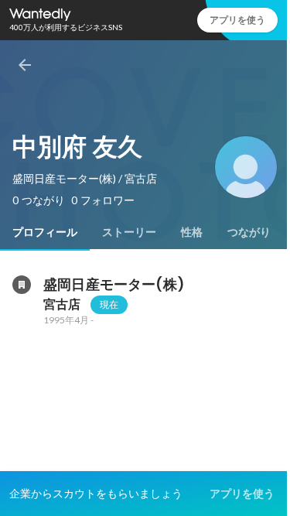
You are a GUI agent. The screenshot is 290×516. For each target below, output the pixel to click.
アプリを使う (237, 19)
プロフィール (44, 232)
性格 (192, 232)
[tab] (45, 232)
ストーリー (129, 232)
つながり (249, 232)
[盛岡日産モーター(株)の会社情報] (21, 284)
